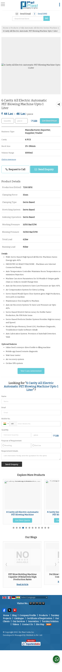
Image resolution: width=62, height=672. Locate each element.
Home (6, 28)
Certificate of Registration (39, 618)
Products (14, 28)
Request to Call (16, 169)
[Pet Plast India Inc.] (29, 5)
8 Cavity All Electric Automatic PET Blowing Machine (22, 513)
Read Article (22, 584)
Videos (16, 624)
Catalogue (19, 618)
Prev (6, 564)
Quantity (4, 430)
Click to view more (8, 159)
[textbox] (28, 18)
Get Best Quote (22, 520)
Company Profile (28, 615)
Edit (35, 121)
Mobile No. (5, 418)
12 (48, 528)
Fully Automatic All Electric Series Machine (38, 28)
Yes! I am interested (31, 371)
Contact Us (27, 624)
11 (45, 528)
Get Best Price (49, 120)
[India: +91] (5, 423)
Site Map (40, 624)
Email (3, 407)
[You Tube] (15, 610)
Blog (14, 615)
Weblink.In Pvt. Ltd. (34, 635)
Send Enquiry (46, 169)
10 (42, 528)
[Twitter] (9, 610)
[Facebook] (4, 610)
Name (3, 396)
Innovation (33, 621)
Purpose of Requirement (11, 441)
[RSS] (48, 624)
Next (55, 564)
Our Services (19, 621)
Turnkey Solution (50, 621)
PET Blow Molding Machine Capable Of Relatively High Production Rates (22, 577)
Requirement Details (9, 451)
